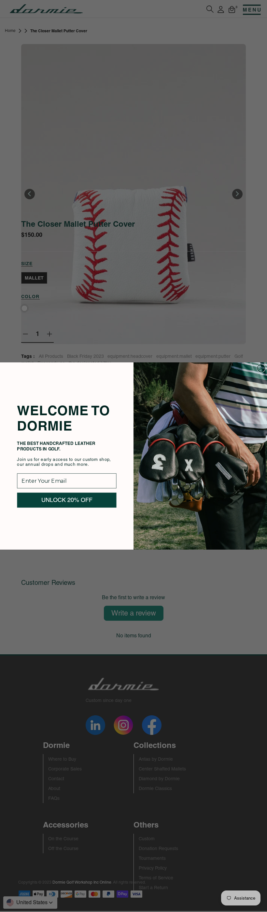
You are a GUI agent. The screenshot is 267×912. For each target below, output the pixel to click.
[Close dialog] (261, 368)
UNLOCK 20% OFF (66, 499)
